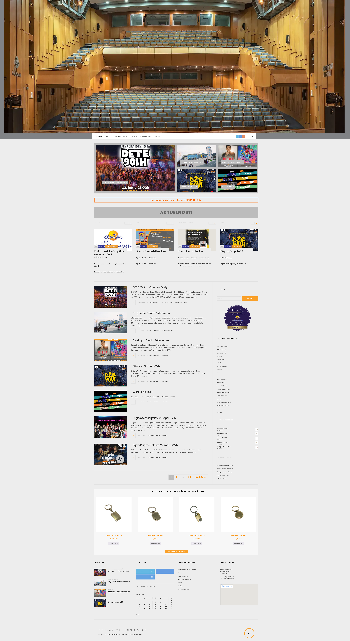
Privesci (219, 399)
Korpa (180, 582)
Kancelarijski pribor (222, 366)
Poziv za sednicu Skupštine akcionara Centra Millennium (109, 254)
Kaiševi (219, 363)
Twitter (140, 571)
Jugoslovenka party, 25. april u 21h (233, 264)
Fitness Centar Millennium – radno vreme (193, 258)
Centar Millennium (111, 246)
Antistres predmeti (222, 346)
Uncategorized (193, 159)
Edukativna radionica (190, 251)
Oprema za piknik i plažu (223, 392)
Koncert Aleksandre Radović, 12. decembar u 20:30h (110, 265)
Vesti (107, 136)
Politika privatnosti (183, 589)
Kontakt (157, 136)
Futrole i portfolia (221, 353)
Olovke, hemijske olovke (223, 389)
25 (189, 477)
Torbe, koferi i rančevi (223, 405)
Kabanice (219, 356)
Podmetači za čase (222, 395)
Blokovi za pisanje (221, 349)
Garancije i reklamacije (184, 579)
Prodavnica (146, 136)
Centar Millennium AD (120, 136)
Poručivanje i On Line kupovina (187, 569)
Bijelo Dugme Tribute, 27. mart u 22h (155, 445)
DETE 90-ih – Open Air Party (150, 287)
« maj (137, 614)
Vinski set (219, 412)
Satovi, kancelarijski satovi (224, 402)
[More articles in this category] (126, 223)
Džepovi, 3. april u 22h (232, 251)
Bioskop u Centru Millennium (151, 340)
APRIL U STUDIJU (226, 258)
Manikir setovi (220, 382)
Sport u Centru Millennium (151, 251)
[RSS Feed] (130, 223)
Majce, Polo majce (222, 379)
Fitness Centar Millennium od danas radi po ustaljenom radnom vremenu (194, 265)
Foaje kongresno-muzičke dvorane (121, 179)
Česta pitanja (182, 573)
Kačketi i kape (220, 359)
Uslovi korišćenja (183, 576)
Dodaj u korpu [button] (114, 543)
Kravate (219, 376)
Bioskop (232, 159)
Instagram (141, 577)
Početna (99, 136)
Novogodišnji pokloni (222, 386)
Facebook (161, 571)
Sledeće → (201, 477)
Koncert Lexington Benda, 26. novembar (109, 272)
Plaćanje (180, 586)
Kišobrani (219, 369)
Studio (191, 183)
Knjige (218, 372)
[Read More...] (133, 302)
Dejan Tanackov (152, 246)
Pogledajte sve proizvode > (176, 551)
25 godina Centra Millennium (151, 313)
